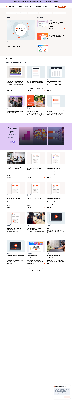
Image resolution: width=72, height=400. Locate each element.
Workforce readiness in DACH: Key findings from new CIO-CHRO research (55, 152)
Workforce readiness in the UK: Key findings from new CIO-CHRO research (55, 182)
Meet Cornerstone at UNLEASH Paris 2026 (55, 65)
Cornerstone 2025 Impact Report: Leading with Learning (36, 95)
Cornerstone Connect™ (11, 19)
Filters (7, 10)
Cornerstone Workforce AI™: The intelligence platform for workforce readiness (50, 33)
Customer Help (57, 4)
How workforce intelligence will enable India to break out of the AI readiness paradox (15, 95)
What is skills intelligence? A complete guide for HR (56, 241)
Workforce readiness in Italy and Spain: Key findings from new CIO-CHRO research (35, 152)
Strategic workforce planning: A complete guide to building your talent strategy (14, 152)
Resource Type (57, 12)
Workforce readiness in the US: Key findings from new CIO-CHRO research (35, 182)
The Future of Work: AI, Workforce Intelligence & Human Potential (15, 66)
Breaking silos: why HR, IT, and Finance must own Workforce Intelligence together (35, 212)
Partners (51, 4)
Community (63, 4)
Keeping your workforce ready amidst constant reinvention (15, 241)
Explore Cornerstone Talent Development (34, 240)
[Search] (64, 10)
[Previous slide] (11, 142)
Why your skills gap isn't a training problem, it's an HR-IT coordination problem (35, 66)
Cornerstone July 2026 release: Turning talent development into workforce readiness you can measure (49, 20)
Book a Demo (62, 6)
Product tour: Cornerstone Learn (43, 44)
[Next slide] (13, 142)
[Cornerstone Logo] (10, 6)
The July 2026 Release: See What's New (54, 211)
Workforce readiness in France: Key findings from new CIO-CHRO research (15, 182)
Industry (30, 12)
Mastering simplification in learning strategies (56, 94)
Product (19, 12)
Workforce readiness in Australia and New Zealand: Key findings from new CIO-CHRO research (14, 212)
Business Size (43, 12)
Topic (8, 12)
